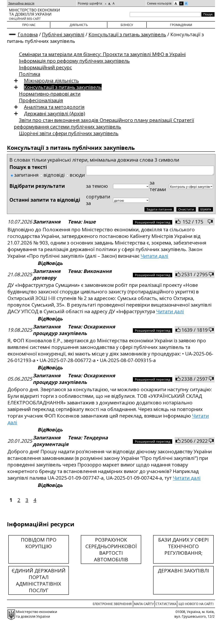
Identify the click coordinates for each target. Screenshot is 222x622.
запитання (26, 174)
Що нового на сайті (196, 604)
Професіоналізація (41, 100)
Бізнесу (127, 25)
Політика (29, 74)
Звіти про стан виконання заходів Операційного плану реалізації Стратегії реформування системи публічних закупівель (104, 123)
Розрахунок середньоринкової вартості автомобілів (111, 549)
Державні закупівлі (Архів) (54, 113)
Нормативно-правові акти (49, 93)
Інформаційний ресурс (45, 67)
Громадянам (181, 25)
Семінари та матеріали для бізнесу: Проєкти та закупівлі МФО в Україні (102, 54)
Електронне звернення (112, 604)
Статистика (166, 604)
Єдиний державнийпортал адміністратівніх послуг (39, 580)
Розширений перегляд (152, 222)
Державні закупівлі (183, 570)
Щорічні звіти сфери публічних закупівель (68, 133)
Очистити (186, 209)
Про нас (29, 25)
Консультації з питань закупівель (127, 34)
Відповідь (50, 263)
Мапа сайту (144, 604)
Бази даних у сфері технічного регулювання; (183, 546)
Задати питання (159, 209)
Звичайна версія (21, 3)
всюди (77, 174)
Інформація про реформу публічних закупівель (74, 60)
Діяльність (79, 25)
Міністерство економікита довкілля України (34, 14)
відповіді (54, 174)
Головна (28, 34)
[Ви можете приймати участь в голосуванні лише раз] (178, 221)
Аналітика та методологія (54, 107)
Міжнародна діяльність (51, 80)
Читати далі (154, 255)
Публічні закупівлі (63, 34)
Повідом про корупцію (38, 543)
